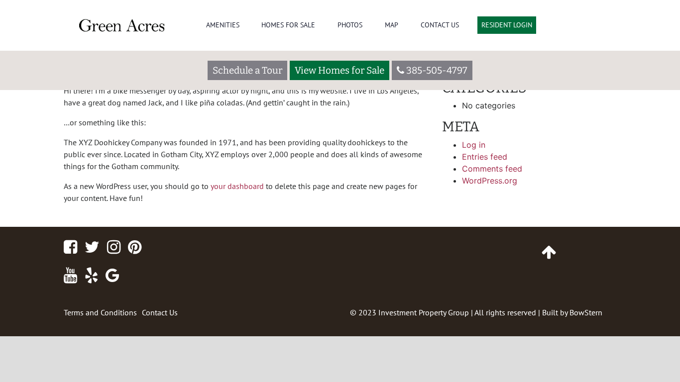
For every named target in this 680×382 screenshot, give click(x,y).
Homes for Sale (288, 24)
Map (391, 24)
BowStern (585, 312)
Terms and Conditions (100, 312)
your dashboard (237, 186)
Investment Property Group (423, 312)
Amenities (222, 24)
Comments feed (492, 169)
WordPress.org (489, 181)
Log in (473, 145)
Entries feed (484, 157)
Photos (350, 24)
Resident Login (506, 24)
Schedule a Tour (247, 70)
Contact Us (440, 24)
